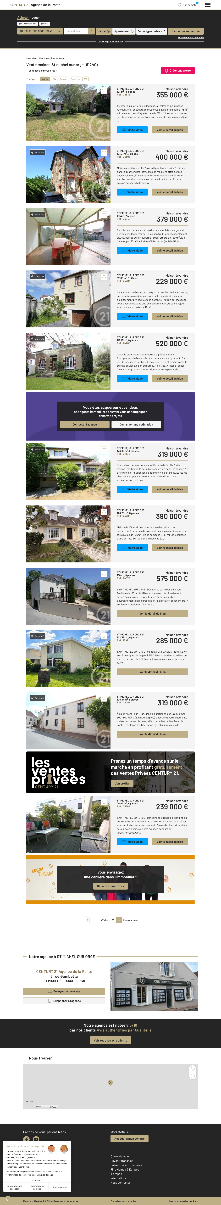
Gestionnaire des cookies (183, 1201)
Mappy (54, 1106)
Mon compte (190, 4)
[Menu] (208, 4)
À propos (116, 1174)
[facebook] (26, 1139)
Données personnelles (124, 1201)
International (118, 1178)
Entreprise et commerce (126, 1165)
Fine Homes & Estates (124, 1169)
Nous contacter (120, 1182)
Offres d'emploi (120, 1156)
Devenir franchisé (121, 1160)
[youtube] (36, 1139)
